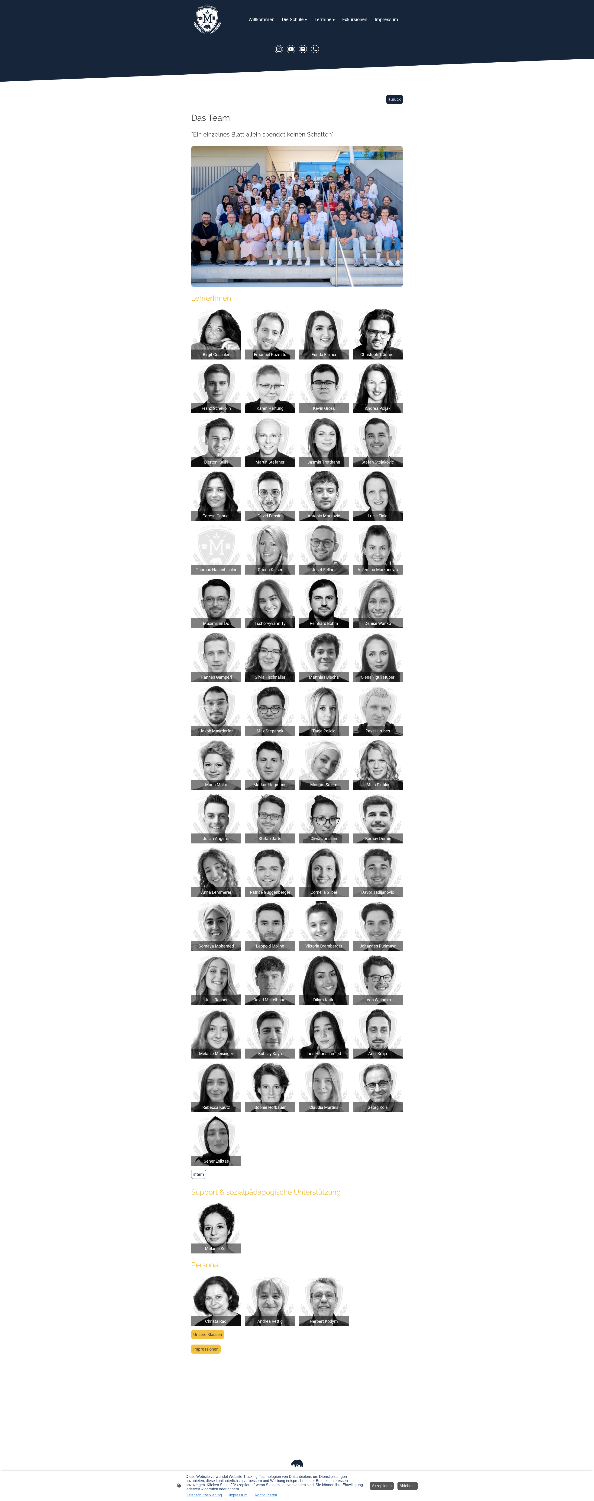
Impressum (238, 1495)
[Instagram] (279, 49)
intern (198, 1174)
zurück (394, 99)
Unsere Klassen (207, 1334)
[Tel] (315, 49)
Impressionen (206, 1349)
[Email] (303, 49)
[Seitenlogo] (207, 19)
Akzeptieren (382, 1486)
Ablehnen (408, 1486)
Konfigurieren (266, 1495)
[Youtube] (291, 49)
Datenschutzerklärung (204, 1495)
